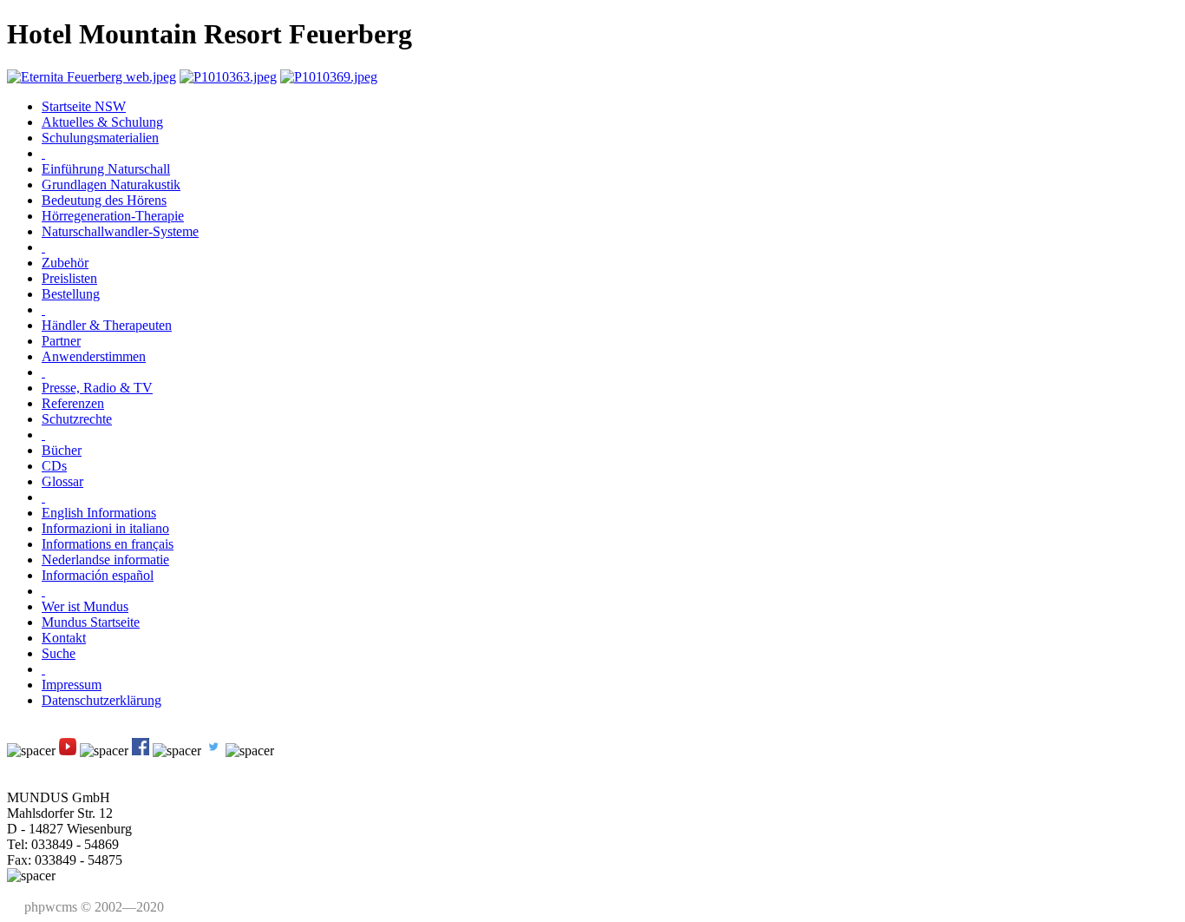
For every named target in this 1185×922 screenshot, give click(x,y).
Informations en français (107, 544)
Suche (58, 653)
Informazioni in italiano (105, 528)
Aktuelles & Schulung (102, 122)
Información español (98, 575)
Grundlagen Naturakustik (111, 184)
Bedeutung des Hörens (104, 200)
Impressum (71, 684)
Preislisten (69, 278)
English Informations (99, 512)
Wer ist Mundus (85, 606)
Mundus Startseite (91, 622)
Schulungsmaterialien (100, 137)
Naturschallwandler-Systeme (120, 231)
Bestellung (71, 293)
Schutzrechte (77, 419)
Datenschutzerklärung (101, 700)
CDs (54, 465)
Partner (61, 340)
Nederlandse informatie (105, 559)
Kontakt (64, 637)
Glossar (62, 481)
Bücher (62, 450)
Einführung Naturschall (106, 168)
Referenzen (73, 403)
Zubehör (65, 262)
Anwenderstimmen (94, 356)
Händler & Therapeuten (107, 325)
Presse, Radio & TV (97, 387)
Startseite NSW (84, 106)
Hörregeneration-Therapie (113, 215)
